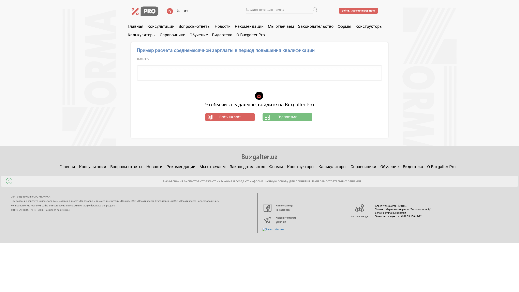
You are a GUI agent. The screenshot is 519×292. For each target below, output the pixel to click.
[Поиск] (315, 10)
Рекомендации (249, 26)
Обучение (389, 166)
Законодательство (315, 26)
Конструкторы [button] (369, 26)
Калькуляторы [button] (142, 34)
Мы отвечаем (281, 26)
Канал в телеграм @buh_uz (286, 220)
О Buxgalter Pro (250, 34)
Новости (223, 26)
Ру (169, 11)
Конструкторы (300, 166)
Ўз (178, 11)
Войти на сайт (230, 117)
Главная (135, 26)
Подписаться (287, 117)
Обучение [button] (199, 34)
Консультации (161, 26)
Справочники (173, 34)
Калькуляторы (332, 166)
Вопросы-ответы (195, 26)
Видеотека (222, 34)
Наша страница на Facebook (284, 207)
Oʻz (186, 11)
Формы (344, 26)
